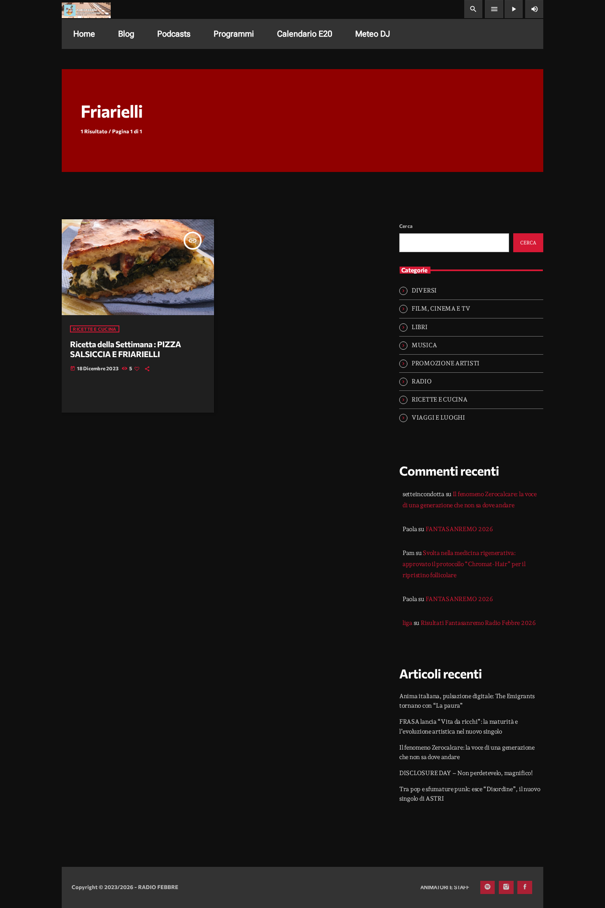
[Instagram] (506, 887)
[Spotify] (487, 887)
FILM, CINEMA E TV (441, 308)
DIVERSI (424, 290)
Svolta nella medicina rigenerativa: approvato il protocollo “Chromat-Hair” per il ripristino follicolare (464, 564)
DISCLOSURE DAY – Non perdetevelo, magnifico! (466, 773)
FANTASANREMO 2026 (459, 529)
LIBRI (420, 327)
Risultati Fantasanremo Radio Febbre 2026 (478, 623)
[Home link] (86, 9)
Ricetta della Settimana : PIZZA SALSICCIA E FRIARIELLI (125, 349)
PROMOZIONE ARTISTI (445, 363)
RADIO (422, 381)
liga (407, 623)
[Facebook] (524, 887)
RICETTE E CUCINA (94, 329)
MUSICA (424, 345)
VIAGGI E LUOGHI (438, 417)
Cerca (405, 226)
